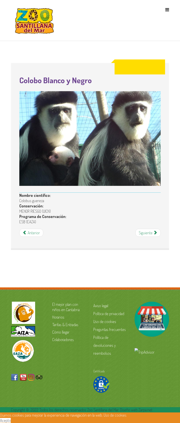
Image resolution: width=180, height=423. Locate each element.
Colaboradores (63, 339)
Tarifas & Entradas (65, 324)
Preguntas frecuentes (109, 329)
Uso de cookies (104, 321)
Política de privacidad (108, 313)
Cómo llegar (61, 332)
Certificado (99, 371)
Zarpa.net (160, 409)
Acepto (5, 420)
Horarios (58, 317)
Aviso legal (100, 305)
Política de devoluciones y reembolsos (104, 345)
